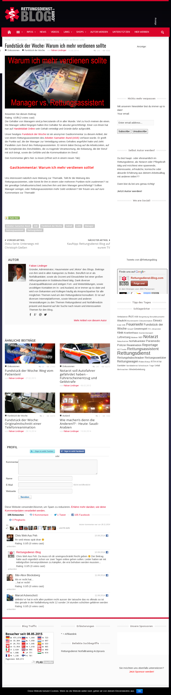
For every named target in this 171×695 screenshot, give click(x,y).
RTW (159, 361)
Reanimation (134, 345)
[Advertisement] (65, 207)
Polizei (121, 345)
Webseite (11, 491)
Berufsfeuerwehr (157, 317)
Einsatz (157, 320)
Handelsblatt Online (24, 128)
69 (43, 367)
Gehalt (69, 226)
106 (98, 51)
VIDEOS (55, 32)
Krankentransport (146, 333)
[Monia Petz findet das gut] (16, 528)
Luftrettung (123, 337)
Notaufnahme (122, 341)
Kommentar (12, 462)
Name (9, 478)
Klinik (120, 332)
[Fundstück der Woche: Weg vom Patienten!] (30, 353)
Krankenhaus (131, 332)
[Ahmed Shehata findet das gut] (26, 528)
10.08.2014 (100, 535)
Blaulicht (122, 320)
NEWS (43, 32)
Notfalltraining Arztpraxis (91, 651)
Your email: (123, 113)
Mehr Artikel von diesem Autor (90, 320)
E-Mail (9, 484)
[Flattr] (12, 217)
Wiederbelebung (137, 369)
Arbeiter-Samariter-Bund (18, 226)
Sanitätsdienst (132, 366)
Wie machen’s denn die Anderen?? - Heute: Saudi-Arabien (79, 423)
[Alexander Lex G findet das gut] (40, 528)
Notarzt (150, 336)
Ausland (66, 416)
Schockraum (143, 366)
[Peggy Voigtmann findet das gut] (44, 528)
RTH (153, 361)
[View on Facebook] (107, 535)
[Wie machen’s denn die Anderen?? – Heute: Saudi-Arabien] (85, 402)
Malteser (134, 337)
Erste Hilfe (121, 325)
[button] (162, 32)
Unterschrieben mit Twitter (42, 451)
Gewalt (130, 329)
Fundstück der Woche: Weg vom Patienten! (29, 372)
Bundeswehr (133, 321)
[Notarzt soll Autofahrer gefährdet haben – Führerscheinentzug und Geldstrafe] (85, 353)
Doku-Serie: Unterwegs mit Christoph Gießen (22, 245)
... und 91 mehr (63, 528)
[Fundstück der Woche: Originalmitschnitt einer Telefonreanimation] (30, 402)
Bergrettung (144, 317)
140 (97, 367)
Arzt (131, 316)
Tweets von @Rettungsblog (141, 259)
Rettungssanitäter (155, 357)
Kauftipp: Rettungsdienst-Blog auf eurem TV (88, 245)
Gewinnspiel (140, 328)
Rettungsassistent (15, 230)
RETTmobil (121, 349)
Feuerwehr (134, 324)
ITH (149, 329)
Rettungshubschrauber (130, 357)
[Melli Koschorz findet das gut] (49, 528)
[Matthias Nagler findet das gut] (54, 528)
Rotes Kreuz (144, 362)
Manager (89, 226)
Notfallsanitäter (137, 341)
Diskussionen (22, 40)
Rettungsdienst (35, 230)
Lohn (78, 226)
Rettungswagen (127, 361)
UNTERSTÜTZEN (121, 32)
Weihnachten (122, 369)
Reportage (150, 345)
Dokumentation (145, 321)
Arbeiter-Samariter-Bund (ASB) (62, 137)
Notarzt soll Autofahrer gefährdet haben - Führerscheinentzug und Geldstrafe (78, 376)
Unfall (157, 365)
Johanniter (156, 329)
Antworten (11, 546)
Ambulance (122, 317)
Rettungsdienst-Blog (28, 552)
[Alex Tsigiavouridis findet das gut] (21, 528)
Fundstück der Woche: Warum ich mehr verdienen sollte (55, 45)
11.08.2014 (100, 575)
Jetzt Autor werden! (129, 191)
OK (139, 691)
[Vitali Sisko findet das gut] (12, 528)
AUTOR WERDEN (99, 32)
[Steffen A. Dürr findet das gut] (30, 528)
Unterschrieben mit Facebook (72, 451)
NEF (141, 337)
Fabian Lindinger (58, 50)
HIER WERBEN (142, 32)
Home (8, 40)
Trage (151, 366)
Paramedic (153, 341)
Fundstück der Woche (35, 50)
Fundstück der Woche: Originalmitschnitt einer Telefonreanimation (23, 423)
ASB (36, 226)
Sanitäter (121, 365)
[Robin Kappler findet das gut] (35, 528)
